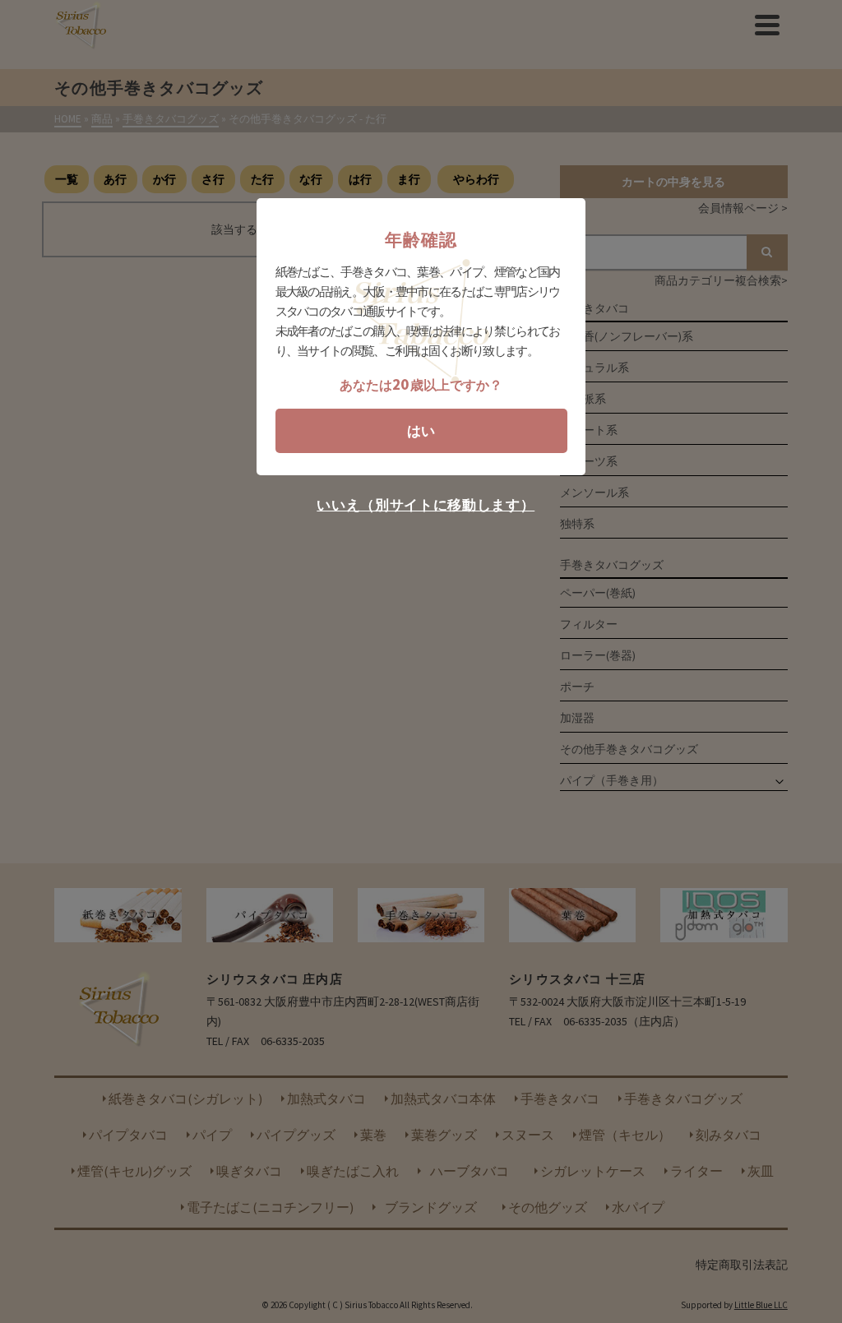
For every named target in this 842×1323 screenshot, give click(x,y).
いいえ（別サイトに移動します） (425, 505)
